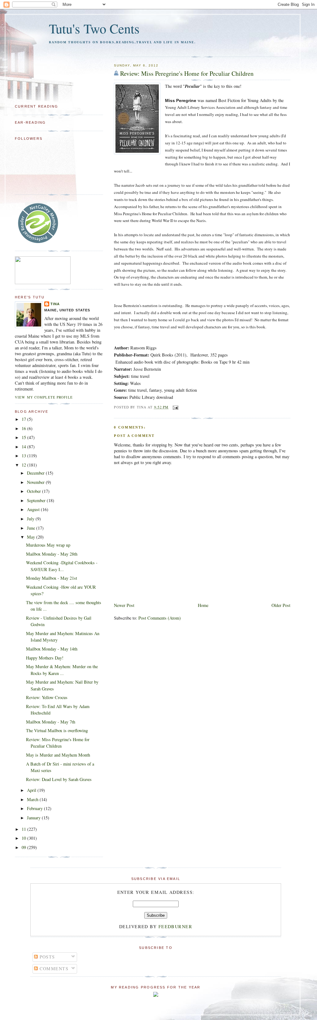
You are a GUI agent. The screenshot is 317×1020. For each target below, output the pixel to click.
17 (24, 419)
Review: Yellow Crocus (46, 697)
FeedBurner (175, 926)
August (34, 509)
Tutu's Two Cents (94, 28)
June (31, 528)
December (36, 473)
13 (24, 456)
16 (24, 428)
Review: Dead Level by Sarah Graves (59, 779)
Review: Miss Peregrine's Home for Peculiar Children (187, 73)
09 (24, 847)
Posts (46, 957)
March (33, 799)
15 (24, 437)
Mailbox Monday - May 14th (51, 649)
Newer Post (124, 605)
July (31, 519)
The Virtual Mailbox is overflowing (57, 730)
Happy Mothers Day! (44, 658)
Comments (53, 968)
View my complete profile (44, 397)
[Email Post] (175, 407)
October (34, 491)
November (36, 482)
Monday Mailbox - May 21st (51, 578)
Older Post (280, 605)
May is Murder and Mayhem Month (58, 755)
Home (203, 605)
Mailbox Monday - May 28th (51, 554)
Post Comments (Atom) (159, 618)
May (31, 537)
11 (24, 829)
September (37, 500)
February (35, 808)
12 (24, 465)
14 (24, 447)
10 (24, 838)
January (34, 818)
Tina (55, 304)
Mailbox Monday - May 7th (50, 722)
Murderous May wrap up (48, 545)
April (32, 790)
